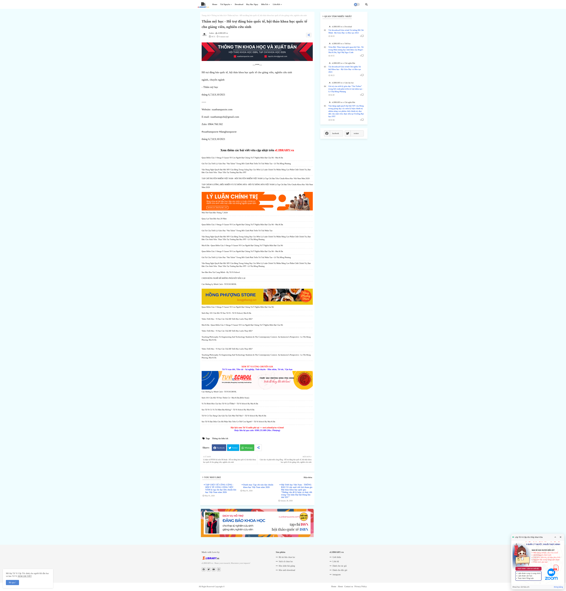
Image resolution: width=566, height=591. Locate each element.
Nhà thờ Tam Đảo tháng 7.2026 (215, 212)
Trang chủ (206, 15)
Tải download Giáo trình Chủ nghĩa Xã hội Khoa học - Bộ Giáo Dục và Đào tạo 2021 (344, 69)
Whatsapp (249, 448)
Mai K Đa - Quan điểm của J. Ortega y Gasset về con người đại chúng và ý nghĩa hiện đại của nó (242, 245)
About (340, 586)
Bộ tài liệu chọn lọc (287, 557)
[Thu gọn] (555, 537)
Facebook (221, 448)
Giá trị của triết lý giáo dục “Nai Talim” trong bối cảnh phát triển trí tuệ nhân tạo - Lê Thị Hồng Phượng (246, 163)
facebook (335, 133)
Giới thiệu (337, 557)
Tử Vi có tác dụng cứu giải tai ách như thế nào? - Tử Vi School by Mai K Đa (234, 416)
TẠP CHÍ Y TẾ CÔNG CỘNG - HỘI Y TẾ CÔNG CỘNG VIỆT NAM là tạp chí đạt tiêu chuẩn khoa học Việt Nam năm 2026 (221, 488)
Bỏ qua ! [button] (12, 582)
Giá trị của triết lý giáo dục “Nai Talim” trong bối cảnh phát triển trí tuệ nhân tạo (237, 230)
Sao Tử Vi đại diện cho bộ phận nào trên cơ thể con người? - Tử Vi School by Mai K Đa (238, 421)
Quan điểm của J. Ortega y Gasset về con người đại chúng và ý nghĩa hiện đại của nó (238, 307)
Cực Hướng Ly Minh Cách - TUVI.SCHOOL (219, 284)
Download (239, 4)
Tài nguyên (225, 4)
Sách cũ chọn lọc (286, 561)
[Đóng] (560, 537)
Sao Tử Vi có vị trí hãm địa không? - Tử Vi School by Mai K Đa (228, 410)
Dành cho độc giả (340, 570)
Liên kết (276, 4)
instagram (337, 574)
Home (214, 4)
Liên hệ (336, 561)
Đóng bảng (558, 587)
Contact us (348, 586)
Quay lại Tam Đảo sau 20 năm (214, 219)
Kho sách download (287, 570)
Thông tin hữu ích (218, 15)
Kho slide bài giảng (287, 566)
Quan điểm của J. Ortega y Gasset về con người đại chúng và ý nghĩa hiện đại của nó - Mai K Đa (242, 158)
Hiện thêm (308, 477)
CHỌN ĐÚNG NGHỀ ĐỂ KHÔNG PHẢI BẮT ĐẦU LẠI (223, 278)
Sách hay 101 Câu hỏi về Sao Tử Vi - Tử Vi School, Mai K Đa (226, 313)
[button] (366, 4)
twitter (356, 133)
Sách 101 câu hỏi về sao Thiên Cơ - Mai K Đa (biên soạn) (225, 398)
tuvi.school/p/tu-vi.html (273, 427)
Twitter (235, 448)
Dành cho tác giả (340, 566)
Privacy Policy (360, 586)
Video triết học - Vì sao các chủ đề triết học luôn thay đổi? (227, 319)
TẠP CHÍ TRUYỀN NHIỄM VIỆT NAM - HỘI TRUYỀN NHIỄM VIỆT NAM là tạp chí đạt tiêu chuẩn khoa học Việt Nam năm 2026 (256, 178)
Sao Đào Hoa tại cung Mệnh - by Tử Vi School (221, 272)
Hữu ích (264, 4)
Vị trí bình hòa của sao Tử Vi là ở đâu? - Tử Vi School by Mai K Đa (230, 403)
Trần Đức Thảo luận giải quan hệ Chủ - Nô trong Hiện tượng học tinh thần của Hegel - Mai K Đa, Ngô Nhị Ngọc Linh (346, 49)
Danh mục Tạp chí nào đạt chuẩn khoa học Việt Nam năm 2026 (258, 486)
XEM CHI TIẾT (25, 576)
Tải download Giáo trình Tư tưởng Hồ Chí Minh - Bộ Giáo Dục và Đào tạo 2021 (346, 31)
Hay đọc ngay (252, 4)
